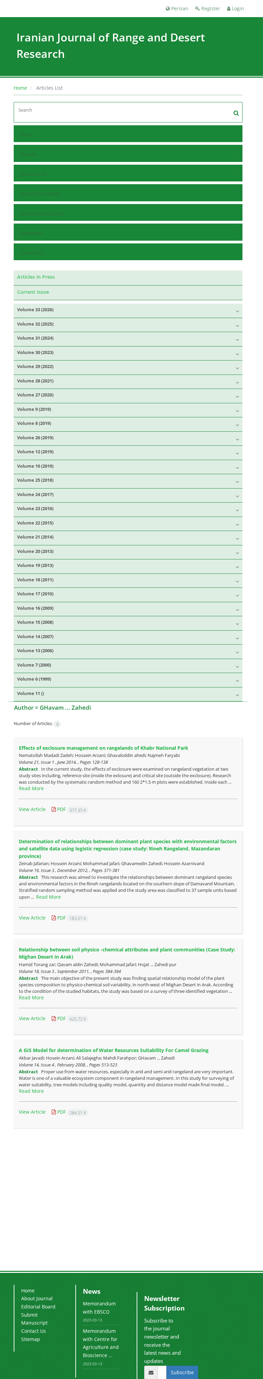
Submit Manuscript (42, 213)
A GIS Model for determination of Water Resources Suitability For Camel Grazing (114, 1050)
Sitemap (30, 1339)
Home (20, 88)
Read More (31, 788)
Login (237, 8)
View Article (32, 809)
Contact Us (32, 253)
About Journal (37, 1298)
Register (210, 8)
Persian (179, 8)
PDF (71, 809)
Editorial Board (38, 1306)
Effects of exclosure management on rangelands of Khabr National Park (103, 748)
